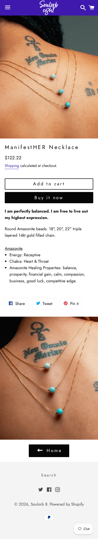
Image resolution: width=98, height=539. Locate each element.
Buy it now (49, 197)
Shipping (12, 165)
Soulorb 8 (39, 504)
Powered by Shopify (67, 504)
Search (49, 475)
